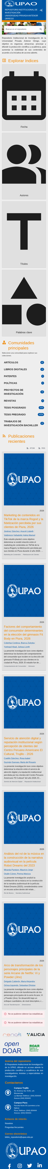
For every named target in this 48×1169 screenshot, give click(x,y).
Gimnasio (31, 666)
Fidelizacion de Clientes (31, 554)
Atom (32, 448)
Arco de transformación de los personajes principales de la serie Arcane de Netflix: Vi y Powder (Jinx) (23, 971)
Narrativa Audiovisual (23, 893)
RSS (43, 448)
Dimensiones (26, 1005)
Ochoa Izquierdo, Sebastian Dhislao (19, 985)
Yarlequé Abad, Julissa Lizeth (17, 647)
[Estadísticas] (41, 10)
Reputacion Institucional (32, 781)
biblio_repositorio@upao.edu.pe (19, 1137)
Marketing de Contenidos (12, 554)
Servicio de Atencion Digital (13, 781)
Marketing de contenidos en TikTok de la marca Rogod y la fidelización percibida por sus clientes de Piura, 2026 (23, 521)
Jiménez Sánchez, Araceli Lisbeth (18, 531)
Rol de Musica (9, 893)
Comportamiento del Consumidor (15, 666)
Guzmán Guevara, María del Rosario (20, 762)
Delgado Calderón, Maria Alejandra (19, 981)
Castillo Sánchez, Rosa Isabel (17, 758)
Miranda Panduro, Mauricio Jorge (18, 870)
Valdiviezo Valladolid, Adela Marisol (19, 535)
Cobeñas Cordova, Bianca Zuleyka (19, 643)
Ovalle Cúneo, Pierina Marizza (17, 874)
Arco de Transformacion (12, 1005)
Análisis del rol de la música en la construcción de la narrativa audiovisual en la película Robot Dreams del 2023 (24, 859)
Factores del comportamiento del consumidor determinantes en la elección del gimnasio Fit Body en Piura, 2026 (23, 632)
